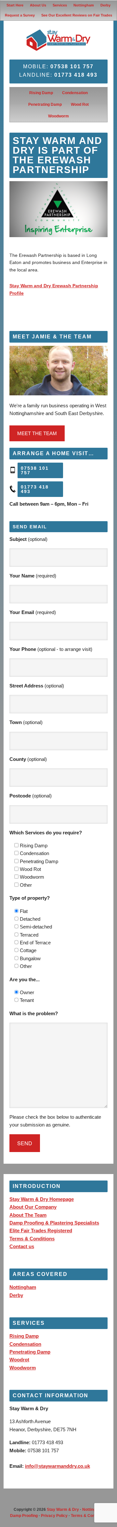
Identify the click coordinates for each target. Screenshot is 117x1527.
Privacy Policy (54, 1515)
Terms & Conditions (32, 1238)
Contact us (21, 1246)
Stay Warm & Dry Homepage (41, 1199)
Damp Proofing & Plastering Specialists (54, 1222)
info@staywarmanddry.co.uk (57, 1466)
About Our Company (33, 1207)
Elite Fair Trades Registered (40, 1230)
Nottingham (22, 1287)
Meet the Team (37, 433)
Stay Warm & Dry (63, 1509)
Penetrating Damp (29, 1352)
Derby (16, 1295)
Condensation (25, 1344)
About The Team (27, 1215)
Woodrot (19, 1359)
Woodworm (22, 1367)
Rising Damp (24, 1336)
